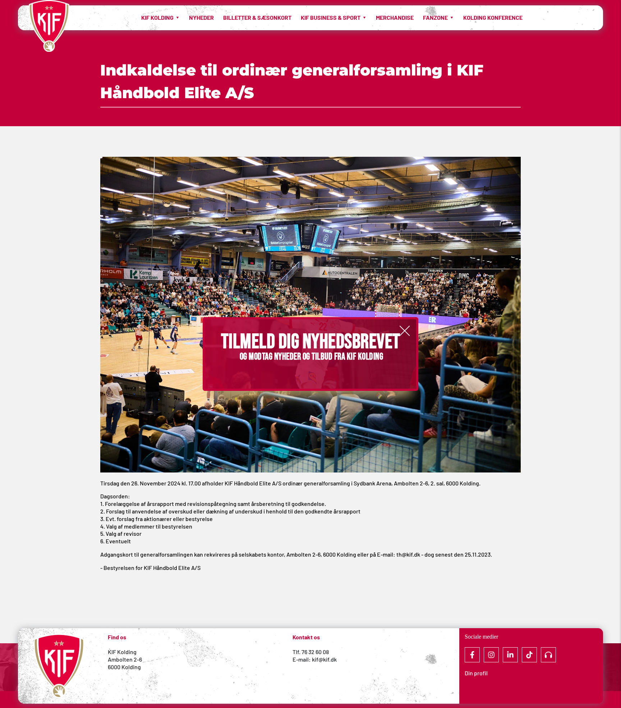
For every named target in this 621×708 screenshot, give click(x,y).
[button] (404, 331)
